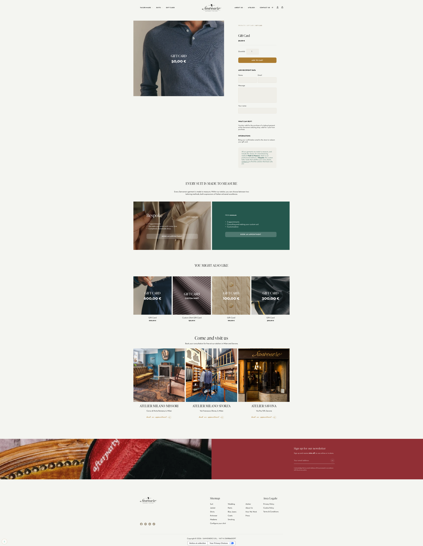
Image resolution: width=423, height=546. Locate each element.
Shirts (212, 512)
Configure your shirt (218, 523)
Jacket (212, 508)
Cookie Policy (268, 508)
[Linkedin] (149, 524)
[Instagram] (145, 524)
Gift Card (170, 7)
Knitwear (213, 516)
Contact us (265, 7)
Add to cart (257, 60)
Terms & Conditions (271, 512)
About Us (249, 508)
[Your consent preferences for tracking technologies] (4, 541)
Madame (213, 519)
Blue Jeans (232, 512)
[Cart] (282, 7)
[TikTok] (154, 524)
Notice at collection (197, 543)
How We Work (251, 512)
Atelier (251, 7)
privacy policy (303, 470)
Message (241, 85)
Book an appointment (172, 236)
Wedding (231, 504)
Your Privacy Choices (219, 543)
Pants (230, 508)
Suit (211, 504)
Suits (158, 7)
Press (248, 516)
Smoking (231, 519)
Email (260, 75)
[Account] (277, 7)
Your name (242, 106)
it (272, 7)
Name (240, 75)
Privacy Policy (268, 504)
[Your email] (311, 460)
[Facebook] (141, 524)
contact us (245, 161)
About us (239, 7)
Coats (230, 516)
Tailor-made (145, 7)
